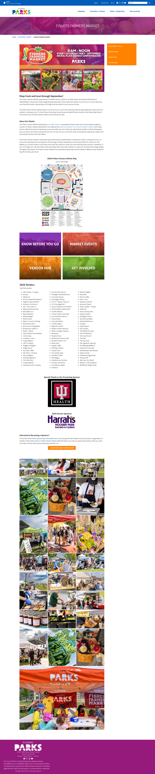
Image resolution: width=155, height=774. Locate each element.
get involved (83, 268)
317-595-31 (29, 754)
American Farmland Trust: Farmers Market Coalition (76, 127)
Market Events (113, 52)
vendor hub (40, 268)
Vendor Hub (113, 57)
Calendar (81, 11)
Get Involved (135, 11)
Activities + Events (97, 11)
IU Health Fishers (54, 124)
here (57, 443)
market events (83, 244)
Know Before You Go (40, 244)
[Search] (149, 2)
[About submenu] (98, 2)
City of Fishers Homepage (13, 3)
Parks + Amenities (117, 11)
